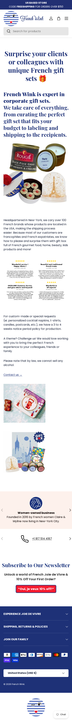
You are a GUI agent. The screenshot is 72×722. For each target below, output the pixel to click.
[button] (59, 18)
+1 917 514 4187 (42, 539)
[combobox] (36, 31)
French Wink (18, 684)
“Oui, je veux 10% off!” (36, 589)
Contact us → (12, 375)
